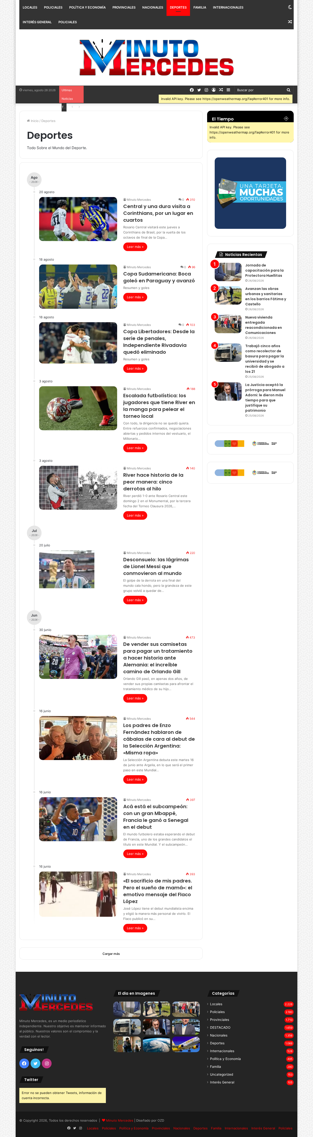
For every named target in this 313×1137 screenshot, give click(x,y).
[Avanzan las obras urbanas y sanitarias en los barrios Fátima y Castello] (228, 295)
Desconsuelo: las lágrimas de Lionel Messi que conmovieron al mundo (156, 566)
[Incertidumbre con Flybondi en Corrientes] (186, 1044)
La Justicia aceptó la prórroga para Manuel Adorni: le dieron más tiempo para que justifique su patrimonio (265, 397)
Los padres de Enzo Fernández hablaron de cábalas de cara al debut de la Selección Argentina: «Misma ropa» (159, 739)
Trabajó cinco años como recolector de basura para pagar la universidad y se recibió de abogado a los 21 (264, 358)
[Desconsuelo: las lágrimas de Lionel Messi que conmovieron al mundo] (78, 573)
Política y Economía (87, 7)
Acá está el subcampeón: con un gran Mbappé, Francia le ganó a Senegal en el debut (155, 816)
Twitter (31, 1079)
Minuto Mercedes (139, 199)
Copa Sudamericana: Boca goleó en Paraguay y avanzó (159, 277)
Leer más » (135, 247)
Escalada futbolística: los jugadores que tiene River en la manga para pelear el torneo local (159, 405)
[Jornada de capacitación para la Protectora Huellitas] (228, 272)
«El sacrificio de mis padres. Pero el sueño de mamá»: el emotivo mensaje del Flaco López (157, 891)
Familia (199, 7)
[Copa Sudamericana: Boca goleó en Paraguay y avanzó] (78, 287)
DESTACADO (220, 1027)
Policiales (53, 7)
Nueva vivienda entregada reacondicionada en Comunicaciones (263, 325)
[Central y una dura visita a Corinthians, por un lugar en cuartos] (78, 219)
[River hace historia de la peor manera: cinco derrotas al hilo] (78, 488)
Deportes (178, 7)
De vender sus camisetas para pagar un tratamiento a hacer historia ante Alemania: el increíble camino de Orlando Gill (157, 658)
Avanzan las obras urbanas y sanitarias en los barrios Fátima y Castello (265, 296)
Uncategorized (221, 1074)
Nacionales (152, 7)
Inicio (34, 121)
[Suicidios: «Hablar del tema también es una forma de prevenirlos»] (127, 1044)
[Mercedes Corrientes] (156, 57)
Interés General (37, 22)
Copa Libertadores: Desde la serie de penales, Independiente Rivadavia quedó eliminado (159, 341)
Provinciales (123, 7)
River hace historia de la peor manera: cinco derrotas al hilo (153, 482)
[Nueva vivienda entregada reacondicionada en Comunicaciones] (228, 324)
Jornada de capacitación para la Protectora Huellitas (264, 270)
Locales (30, 7)
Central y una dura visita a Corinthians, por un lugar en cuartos (158, 213)
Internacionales (228, 7)
